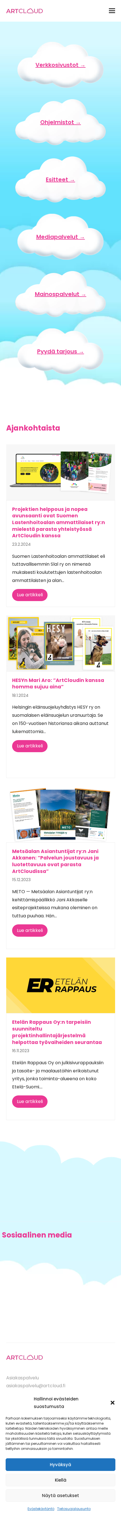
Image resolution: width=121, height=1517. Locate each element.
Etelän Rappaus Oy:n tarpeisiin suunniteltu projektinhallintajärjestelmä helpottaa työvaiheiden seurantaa (57, 1032)
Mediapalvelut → (60, 237)
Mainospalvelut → (60, 294)
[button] (112, 1402)
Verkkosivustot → (60, 65)
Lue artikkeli (30, 595)
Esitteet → (60, 179)
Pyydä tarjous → (60, 351)
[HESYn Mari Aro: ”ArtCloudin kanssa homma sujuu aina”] (60, 643)
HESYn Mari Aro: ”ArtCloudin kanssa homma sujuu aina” (58, 683)
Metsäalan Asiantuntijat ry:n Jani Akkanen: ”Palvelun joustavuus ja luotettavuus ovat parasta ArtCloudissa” (55, 861)
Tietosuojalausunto (74, 1508)
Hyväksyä (60, 1465)
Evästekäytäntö (41, 1508)
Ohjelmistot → (60, 122)
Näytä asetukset (60, 1495)
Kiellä (60, 1480)
